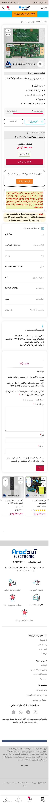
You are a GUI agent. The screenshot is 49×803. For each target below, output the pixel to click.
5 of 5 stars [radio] (22, 403)
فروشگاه (43, 669)
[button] (27, 482)
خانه (45, 21)
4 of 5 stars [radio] (24, 403)
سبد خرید (42, 683)
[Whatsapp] (20, 717)
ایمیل (39, 449)
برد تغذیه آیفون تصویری (37, 504)
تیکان (22, 21)
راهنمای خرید (41, 649)
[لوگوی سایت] (23, 8)
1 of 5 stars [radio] (30, 403)
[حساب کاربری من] (3, 8)
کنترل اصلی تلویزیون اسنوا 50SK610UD (13, 504)
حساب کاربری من (39, 678)
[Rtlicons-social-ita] (12, 717)
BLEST (32, 135)
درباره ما (43, 658)
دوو (16, 508)
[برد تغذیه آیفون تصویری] (34, 489)
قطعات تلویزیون (33, 21)
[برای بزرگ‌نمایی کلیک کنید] (38, 62)
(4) (31, 512)
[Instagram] (34, 717)
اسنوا (20, 508)
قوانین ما (42, 644)
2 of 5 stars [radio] (28, 403)
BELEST (34, 130)
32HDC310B (23, 135)
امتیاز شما (38, 403)
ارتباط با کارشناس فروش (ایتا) (23, 14)
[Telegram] (27, 717)
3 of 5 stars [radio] (26, 403)
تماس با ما (42, 653)
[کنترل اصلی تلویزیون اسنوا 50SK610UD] (12, 489)
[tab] (23, 364)
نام (40, 438)
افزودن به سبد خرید (24, 159)
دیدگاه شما (36, 407)
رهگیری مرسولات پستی (37, 674)
